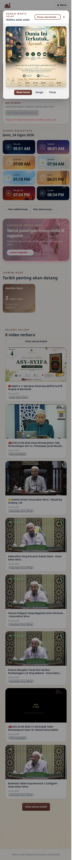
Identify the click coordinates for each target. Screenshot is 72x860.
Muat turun (21, 89)
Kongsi (38, 89)
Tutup (51, 89)
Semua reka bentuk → (46, 17)
